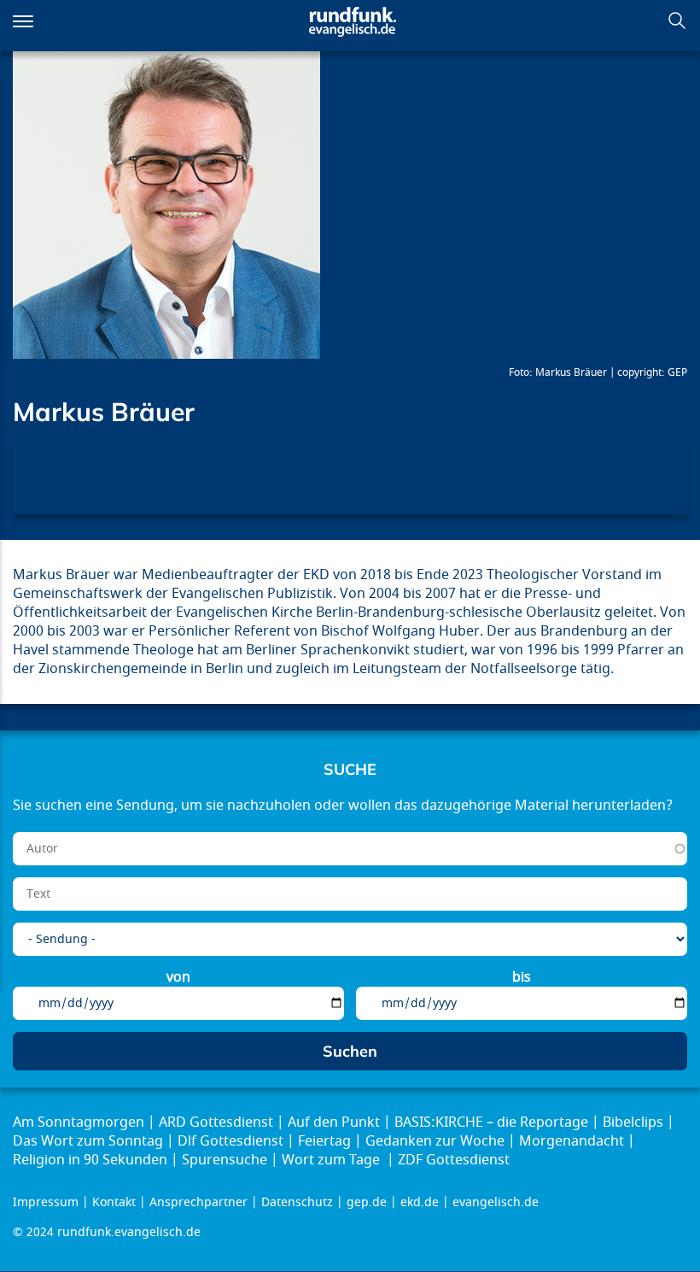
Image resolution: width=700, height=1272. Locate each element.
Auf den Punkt (334, 1122)
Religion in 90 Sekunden (90, 1160)
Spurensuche (224, 1160)
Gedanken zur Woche (435, 1141)
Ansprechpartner (198, 1202)
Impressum (46, 1202)
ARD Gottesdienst (216, 1122)
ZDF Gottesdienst (454, 1160)
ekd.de (419, 1202)
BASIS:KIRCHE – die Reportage (491, 1122)
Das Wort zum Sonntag (88, 1141)
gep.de (367, 1202)
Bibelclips (633, 1122)
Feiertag (324, 1141)
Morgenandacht (571, 1141)
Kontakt (114, 1202)
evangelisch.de (495, 1202)
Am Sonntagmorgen (78, 1122)
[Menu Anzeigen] (23, 21)
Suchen (677, 20)
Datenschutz (297, 1202)
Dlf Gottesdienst (230, 1141)
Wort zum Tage (332, 1160)
